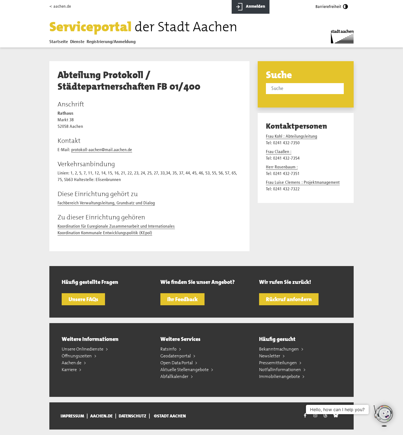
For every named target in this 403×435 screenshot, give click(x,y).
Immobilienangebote (280, 376)
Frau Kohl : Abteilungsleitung (291, 136)
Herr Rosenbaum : (282, 167)
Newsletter (270, 356)
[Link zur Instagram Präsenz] (315, 415)
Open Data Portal (177, 363)
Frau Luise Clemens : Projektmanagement (303, 182)
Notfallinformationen (280, 369)
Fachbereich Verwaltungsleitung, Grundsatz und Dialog (106, 203)
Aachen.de (72, 363)
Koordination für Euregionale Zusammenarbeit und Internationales (116, 226)
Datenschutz (132, 416)
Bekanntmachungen (279, 349)
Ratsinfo (168, 349)
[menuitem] (59, 43)
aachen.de (101, 416)
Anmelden (255, 6)
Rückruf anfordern (289, 299)
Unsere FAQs (83, 299)
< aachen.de (60, 6)
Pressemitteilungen (278, 363)
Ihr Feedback (182, 299)
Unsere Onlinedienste (83, 349)
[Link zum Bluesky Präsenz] (336, 415)
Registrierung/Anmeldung (111, 42)
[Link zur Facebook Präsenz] (305, 416)
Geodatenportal (176, 356)
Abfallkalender (174, 376)
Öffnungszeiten (77, 356)
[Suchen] (345, 89)
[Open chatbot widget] (383, 415)
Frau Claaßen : (278, 152)
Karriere (70, 369)
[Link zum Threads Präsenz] (325, 415)
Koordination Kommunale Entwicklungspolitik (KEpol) (105, 233)
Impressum (72, 416)
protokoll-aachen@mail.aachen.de (101, 150)
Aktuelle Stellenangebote (184, 369)
